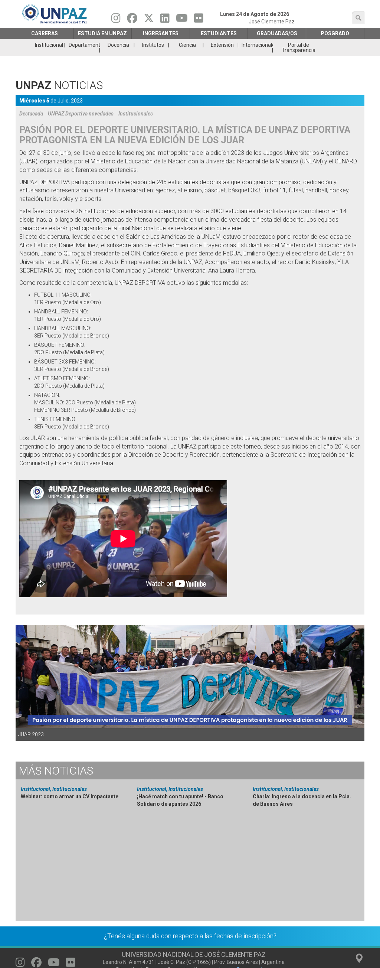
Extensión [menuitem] (222, 45)
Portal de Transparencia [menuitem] (298, 47)
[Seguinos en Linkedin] (165, 20)
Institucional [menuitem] (49, 45)
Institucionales (135, 114)
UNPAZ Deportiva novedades (81, 114)
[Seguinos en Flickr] (198, 20)
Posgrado (335, 33)
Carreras (44, 33)
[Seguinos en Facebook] (132, 20)
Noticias (56, 770)
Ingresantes (160, 33)
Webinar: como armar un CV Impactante (69, 796)
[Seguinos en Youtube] (182, 20)
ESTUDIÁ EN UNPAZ (102, 33)
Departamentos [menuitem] (84, 45)
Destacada (31, 114)
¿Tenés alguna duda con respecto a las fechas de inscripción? (190, 936)
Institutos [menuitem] (153, 45)
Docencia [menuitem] (118, 45)
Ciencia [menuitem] (187, 45)
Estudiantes (219, 33)
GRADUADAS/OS (277, 33)
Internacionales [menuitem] (257, 45)
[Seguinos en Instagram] (116, 20)
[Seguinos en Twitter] (149, 20)
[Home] (55, 14)
